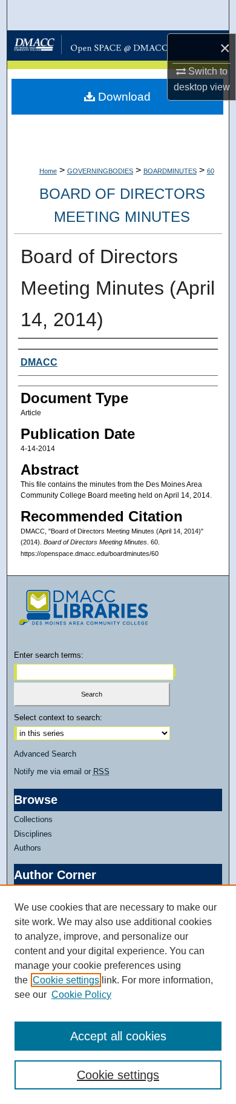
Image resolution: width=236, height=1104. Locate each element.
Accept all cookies (118, 1036)
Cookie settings (66, 980)
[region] (118, 994)
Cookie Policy (81, 994)
